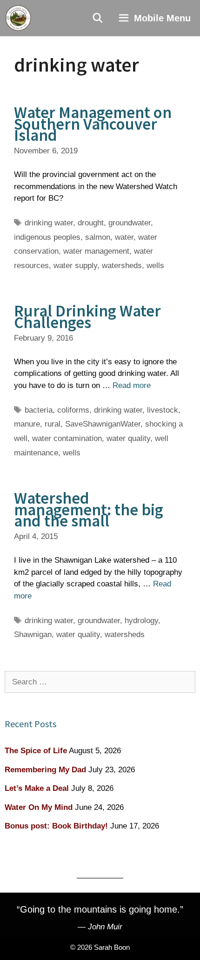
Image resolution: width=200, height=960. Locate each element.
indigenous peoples (47, 237)
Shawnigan (33, 634)
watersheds (122, 265)
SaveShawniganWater (102, 424)
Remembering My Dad (45, 769)
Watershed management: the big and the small (88, 509)
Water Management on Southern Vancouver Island (93, 123)
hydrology (141, 620)
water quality (128, 438)
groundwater (129, 222)
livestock (162, 410)
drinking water (49, 222)
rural (52, 424)
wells (155, 265)
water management (96, 251)
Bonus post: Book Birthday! (56, 826)
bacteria (39, 410)
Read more (132, 385)
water (124, 237)
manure (27, 424)
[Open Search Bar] (98, 18)
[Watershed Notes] (18, 18)
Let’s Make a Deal (37, 788)
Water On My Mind (39, 807)
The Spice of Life (36, 750)
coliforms (73, 410)
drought (91, 222)
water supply (75, 265)
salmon (97, 237)
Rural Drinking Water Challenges (87, 317)
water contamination (67, 438)
